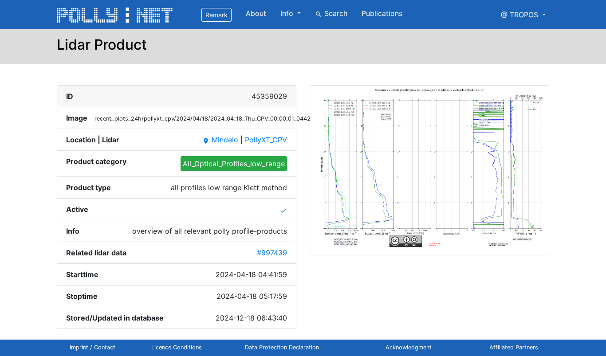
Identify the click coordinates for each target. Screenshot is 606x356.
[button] (523, 14)
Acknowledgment (409, 347)
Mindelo (220, 139)
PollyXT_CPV (266, 139)
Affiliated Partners (513, 347)
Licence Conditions (176, 347)
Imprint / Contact (92, 347)
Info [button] (287, 13)
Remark (216, 15)
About (256, 13)
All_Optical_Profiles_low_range (234, 163)
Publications (382, 13)
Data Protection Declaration (282, 347)
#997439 (272, 252)
